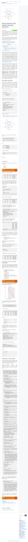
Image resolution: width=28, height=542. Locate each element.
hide (10, 44)
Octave (22, 534)
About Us (11, 1)
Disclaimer (19, 1)
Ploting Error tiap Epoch (5, 50)
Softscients (3, 2)
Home (7, 1)
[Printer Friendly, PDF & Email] (14, 30)
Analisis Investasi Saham (10, 3)
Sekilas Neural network (5, 45)
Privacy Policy (15, 1)
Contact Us (15, 3)
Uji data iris (5, 47)
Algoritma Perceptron (12, 69)
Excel (21, 533)
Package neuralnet (5, 46)
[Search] (26, 515)
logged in (7, 509)
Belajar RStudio (4, 501)
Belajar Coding (4, 500)
